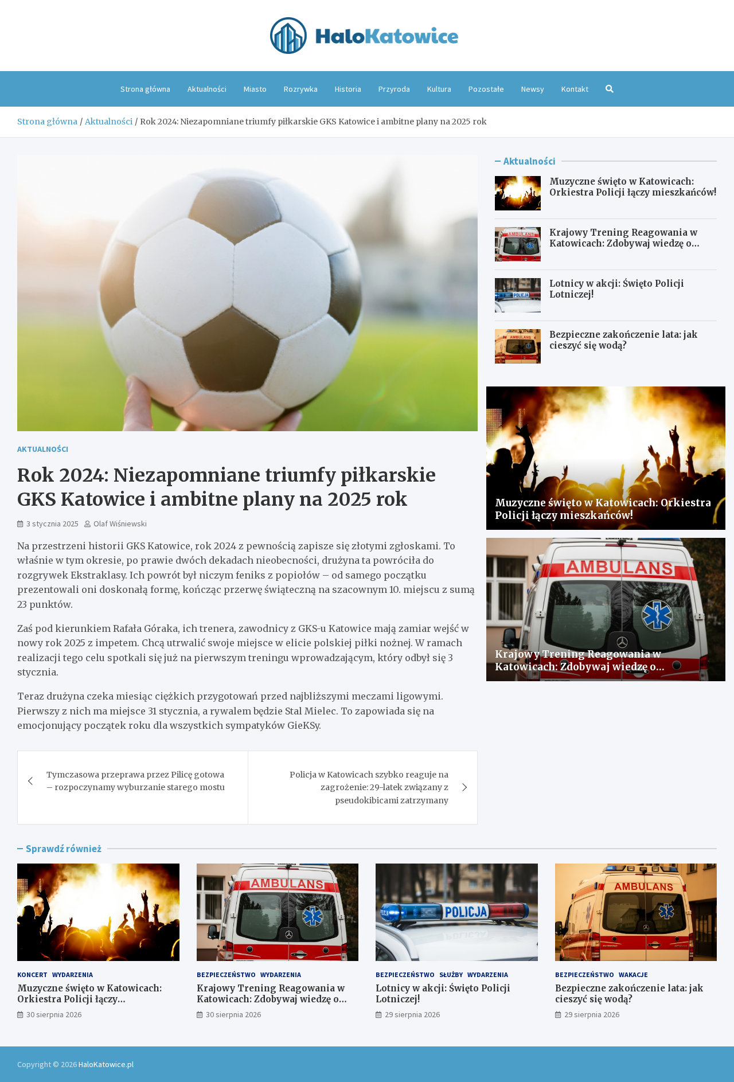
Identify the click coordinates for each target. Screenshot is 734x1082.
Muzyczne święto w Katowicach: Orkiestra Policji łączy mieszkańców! (632, 187)
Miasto (255, 89)
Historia (348, 89)
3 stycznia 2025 (52, 523)
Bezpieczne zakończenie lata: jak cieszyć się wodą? (623, 340)
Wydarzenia (72, 974)
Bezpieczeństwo (226, 974)
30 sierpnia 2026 (53, 1014)
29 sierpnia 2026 (412, 1014)
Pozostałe (486, 89)
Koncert (32, 974)
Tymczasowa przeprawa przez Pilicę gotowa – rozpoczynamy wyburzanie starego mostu (135, 780)
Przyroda (394, 89)
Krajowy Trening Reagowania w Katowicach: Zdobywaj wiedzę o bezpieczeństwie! (623, 243)
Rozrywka (301, 89)
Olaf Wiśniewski (120, 523)
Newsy (532, 89)
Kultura (439, 89)
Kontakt (574, 89)
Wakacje (633, 974)
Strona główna (145, 89)
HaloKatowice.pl (106, 1064)
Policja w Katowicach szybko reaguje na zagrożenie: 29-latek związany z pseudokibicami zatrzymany (369, 787)
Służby (451, 974)
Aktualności (207, 89)
